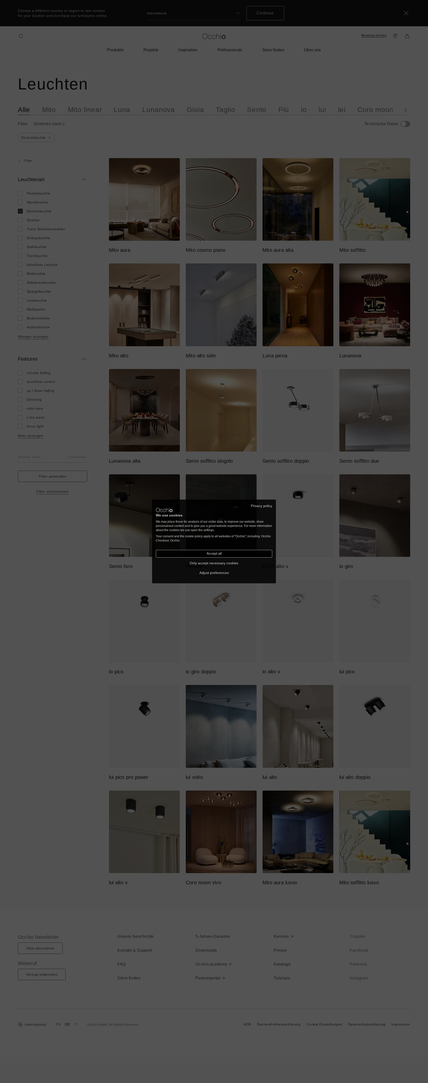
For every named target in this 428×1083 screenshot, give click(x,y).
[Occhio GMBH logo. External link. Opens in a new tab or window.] (164, 510)
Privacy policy (261, 506)
